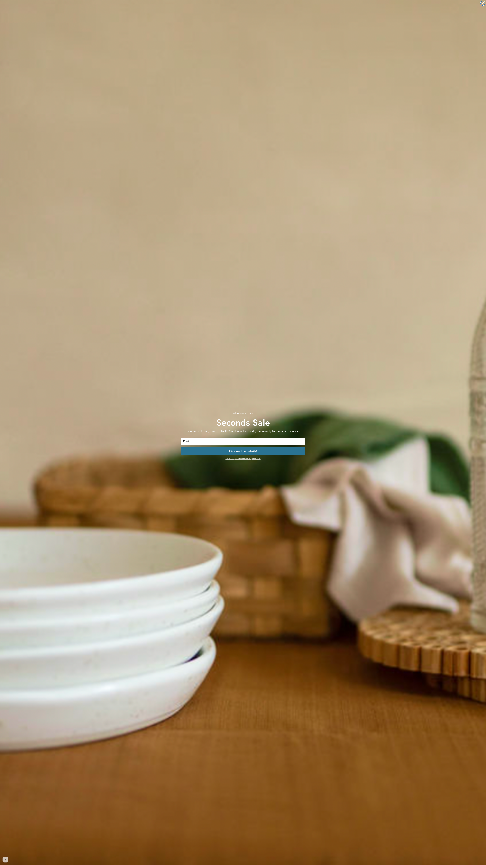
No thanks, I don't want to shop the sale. (243, 458)
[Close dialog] (483, 3)
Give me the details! (243, 451)
